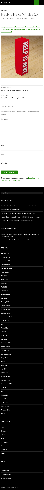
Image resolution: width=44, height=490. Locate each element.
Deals (3, 435)
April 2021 (4, 335)
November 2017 (6, 346)
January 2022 (5, 302)
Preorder (4, 449)
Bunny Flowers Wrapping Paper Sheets (14, 97)
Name (3, 146)
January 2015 (5, 414)
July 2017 (4, 361)
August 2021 (5, 320)
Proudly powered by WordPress (9, 487)
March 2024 (5, 291)
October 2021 (5, 313)
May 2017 (4, 369)
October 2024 (5, 264)
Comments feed (6, 474)
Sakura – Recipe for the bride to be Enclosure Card (17, 221)
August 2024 (5, 272)
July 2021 (4, 324)
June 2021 (4, 328)
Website (4, 163)
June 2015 (4, 395)
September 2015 (6, 384)
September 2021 (6, 317)
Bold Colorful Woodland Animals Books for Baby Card (18, 213)
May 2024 (4, 283)
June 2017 (4, 365)
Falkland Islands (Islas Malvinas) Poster (20, 240)
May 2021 (4, 332)
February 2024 (5, 294)
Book (2, 427)
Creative (4, 10)
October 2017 (5, 350)
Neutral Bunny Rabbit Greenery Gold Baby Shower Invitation (20, 217)
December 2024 (6, 257)
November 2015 (6, 376)
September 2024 (6, 268)
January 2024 (5, 298)
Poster (3, 446)
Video (3, 453)
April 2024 (4, 287)
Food (2, 438)
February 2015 (5, 410)
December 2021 (6, 305)
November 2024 (6, 261)
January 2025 (5, 253)
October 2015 (5, 380)
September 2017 (6, 354)
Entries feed (5, 470)
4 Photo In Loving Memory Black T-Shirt (14, 89)
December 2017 (6, 343)
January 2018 (5, 339)
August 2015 (5, 387)
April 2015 (4, 402)
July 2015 (4, 391)
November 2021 (6, 309)
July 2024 (4, 276)
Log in (3, 467)
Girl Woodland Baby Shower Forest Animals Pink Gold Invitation (21, 206)
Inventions (4, 442)
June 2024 (4, 279)
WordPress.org (6, 478)
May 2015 (4, 399)
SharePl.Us (5, 2)
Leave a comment (29, 18)
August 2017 (5, 358)
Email (3, 154)
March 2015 (5, 406)
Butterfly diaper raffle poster (10, 209)
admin (19, 18)
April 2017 (4, 373)
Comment (5, 119)
